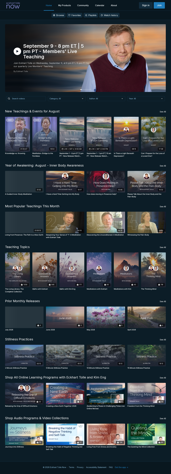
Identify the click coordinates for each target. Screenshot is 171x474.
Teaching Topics (17, 247)
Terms (71, 467)
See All (163, 112)
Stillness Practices (19, 339)
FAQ (111, 467)
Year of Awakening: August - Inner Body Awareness (44, 165)
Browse (60, 15)
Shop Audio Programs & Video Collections (37, 418)
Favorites (76, 15)
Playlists (92, 15)
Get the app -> (121, 467)
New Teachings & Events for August (32, 111)
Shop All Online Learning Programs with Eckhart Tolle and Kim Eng (55, 377)
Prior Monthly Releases (22, 301)
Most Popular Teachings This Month (32, 206)
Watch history (111, 15)
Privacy (80, 467)
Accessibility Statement (96, 467)
